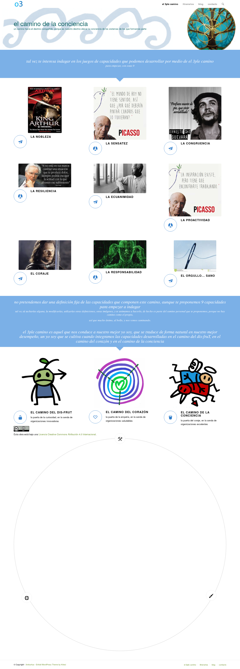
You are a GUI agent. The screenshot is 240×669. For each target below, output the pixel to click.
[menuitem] (170, 4)
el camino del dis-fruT (51, 412)
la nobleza (41, 137)
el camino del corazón (127, 412)
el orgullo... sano (198, 276)
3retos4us (30, 664)
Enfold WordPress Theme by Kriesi (51, 664)
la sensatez (117, 143)
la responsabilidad (124, 272)
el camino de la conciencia (195, 413)
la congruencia (195, 143)
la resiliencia (43, 191)
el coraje (40, 273)
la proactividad (195, 220)
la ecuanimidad (120, 197)
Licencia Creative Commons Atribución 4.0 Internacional (67, 434)
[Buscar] (222, 4)
